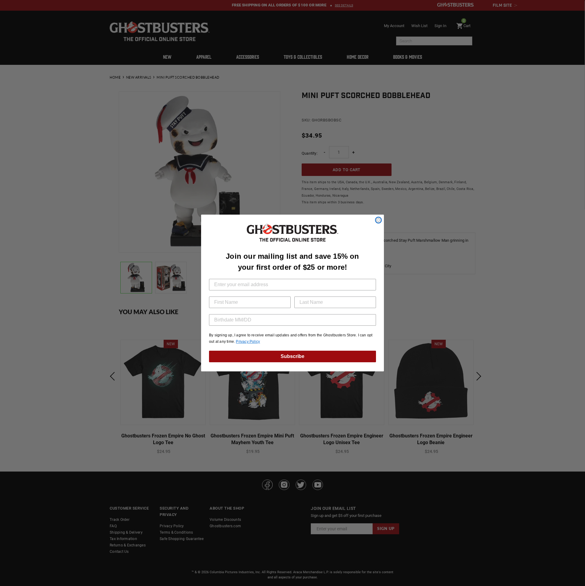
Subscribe (292, 356)
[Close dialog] (378, 220)
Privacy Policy (248, 341)
